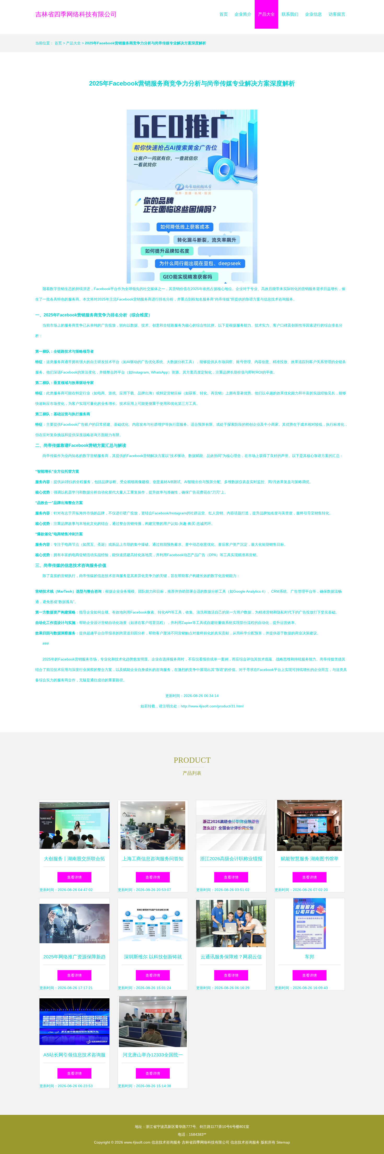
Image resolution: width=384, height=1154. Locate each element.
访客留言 (337, 14)
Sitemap (283, 1142)
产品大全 (266, 14)
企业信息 (313, 14)
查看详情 (74, 877)
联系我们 (290, 14)
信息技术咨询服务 (166, 1142)
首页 (223, 14)
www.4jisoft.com (137, 1142)
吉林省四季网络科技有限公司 (76, 14)
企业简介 (243, 14)
